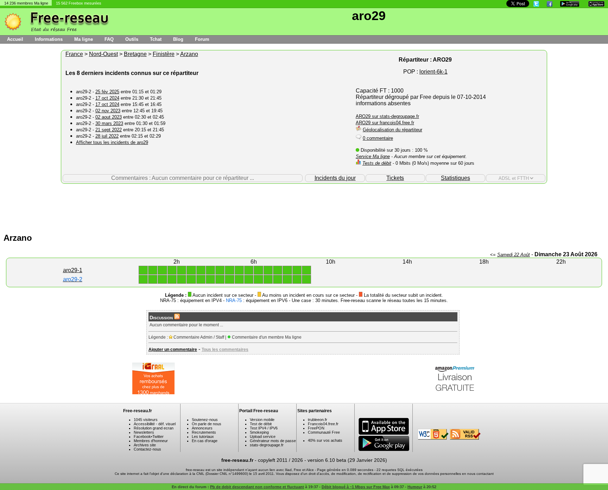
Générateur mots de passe (273, 441)
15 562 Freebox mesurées (78, 3)
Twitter (158, 436)
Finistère (164, 54)
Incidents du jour (335, 178)
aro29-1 (72, 270)
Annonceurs (202, 428)
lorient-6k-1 (433, 72)
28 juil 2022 (107, 136)
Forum (202, 39)
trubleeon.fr (317, 419)
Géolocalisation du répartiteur (392, 129)
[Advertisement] (304, 206)
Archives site (145, 445)
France (74, 54)
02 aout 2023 (108, 117)
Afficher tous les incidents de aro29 (112, 142)
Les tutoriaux (203, 436)
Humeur (414, 487)
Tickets (395, 178)
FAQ (109, 39)
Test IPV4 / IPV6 (264, 428)
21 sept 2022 (108, 129)
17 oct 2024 (107, 98)
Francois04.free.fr (323, 424)
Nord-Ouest (103, 54)
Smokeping (259, 432)
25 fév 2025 (107, 91)
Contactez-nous (147, 449)
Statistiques (455, 178)
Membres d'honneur (151, 441)
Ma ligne (83, 39)
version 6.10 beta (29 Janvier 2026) (347, 460)
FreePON (316, 428)
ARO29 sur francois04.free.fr (385, 122)
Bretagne (135, 54)
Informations (49, 39)
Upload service (263, 436)
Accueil (15, 39)
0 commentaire (378, 138)
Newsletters (144, 432)
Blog (178, 39)
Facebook (142, 436)
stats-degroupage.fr (267, 445)
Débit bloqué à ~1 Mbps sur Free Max (356, 487)
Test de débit (261, 424)
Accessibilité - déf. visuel (155, 424)
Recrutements (204, 432)
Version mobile (262, 419)
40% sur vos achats (325, 440)
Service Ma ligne (373, 156)
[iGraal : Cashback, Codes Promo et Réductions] (153, 392)
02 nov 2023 (107, 110)
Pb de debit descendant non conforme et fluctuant (257, 487)
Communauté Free (324, 432)
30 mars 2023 (109, 123)
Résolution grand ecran (153, 428)
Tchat (156, 39)
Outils (131, 39)
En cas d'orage (204, 441)
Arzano (189, 54)
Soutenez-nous (205, 419)
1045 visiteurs (146, 419)
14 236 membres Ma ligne (26, 3)
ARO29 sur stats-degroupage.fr (387, 116)
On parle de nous (206, 424)
